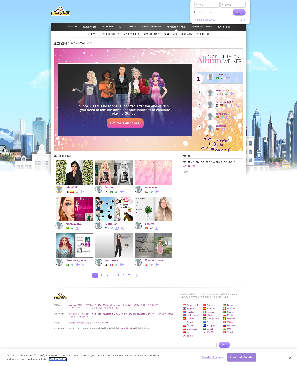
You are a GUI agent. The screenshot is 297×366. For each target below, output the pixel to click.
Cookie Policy (57, 359)
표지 (80, 305)
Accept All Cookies (242, 357)
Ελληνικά (211, 325)
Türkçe (230, 322)
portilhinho (222, 114)
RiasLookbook (154, 260)
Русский (231, 325)
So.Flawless (222, 90)
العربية (210, 329)
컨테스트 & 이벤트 (149, 305)
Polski (230, 315)
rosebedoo (151, 187)
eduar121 (71, 187)
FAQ (108, 322)
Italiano (210, 312)
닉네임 (199, 4)
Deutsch (231, 305)
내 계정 (118, 308)
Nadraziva (111, 260)
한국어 (190, 336)
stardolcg (221, 125)
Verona (109, 187)
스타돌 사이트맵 (165, 314)
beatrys (149, 223)
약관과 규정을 (126, 328)
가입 (243, 20)
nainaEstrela (223, 74)
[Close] (290, 358)
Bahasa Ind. (192, 305)
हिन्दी (229, 329)
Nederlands (192, 315)
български (192, 329)
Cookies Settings (212, 357)
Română (231, 318)
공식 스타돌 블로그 (79, 316)
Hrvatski (190, 312)
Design (117, 305)
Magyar (230, 312)
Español (211, 308)
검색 (224, 344)
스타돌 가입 (189, 165)
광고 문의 (85, 314)
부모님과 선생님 (84, 322)
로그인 (239, 12)
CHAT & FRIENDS (130, 305)
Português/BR (213, 318)
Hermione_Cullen (76, 260)
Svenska (211, 322)
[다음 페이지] (137, 275)
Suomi (190, 322)
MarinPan (111, 223)
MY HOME (103, 305)
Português (192, 318)
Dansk (210, 305)
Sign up (72, 305)
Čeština (190, 325)
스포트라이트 (90, 305)
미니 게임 (108, 308)
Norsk (209, 315)
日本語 (210, 332)
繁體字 (230, 332)
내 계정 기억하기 (205, 12)
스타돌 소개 (74, 314)
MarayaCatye (74, 223)
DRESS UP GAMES (80, 308)
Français (231, 308)
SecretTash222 (224, 102)
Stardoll (60, 11)
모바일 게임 (96, 308)
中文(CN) (191, 332)
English (190, 308)
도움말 (72, 322)
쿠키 (154, 314)
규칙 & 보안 (99, 322)
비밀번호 (227, 4)
